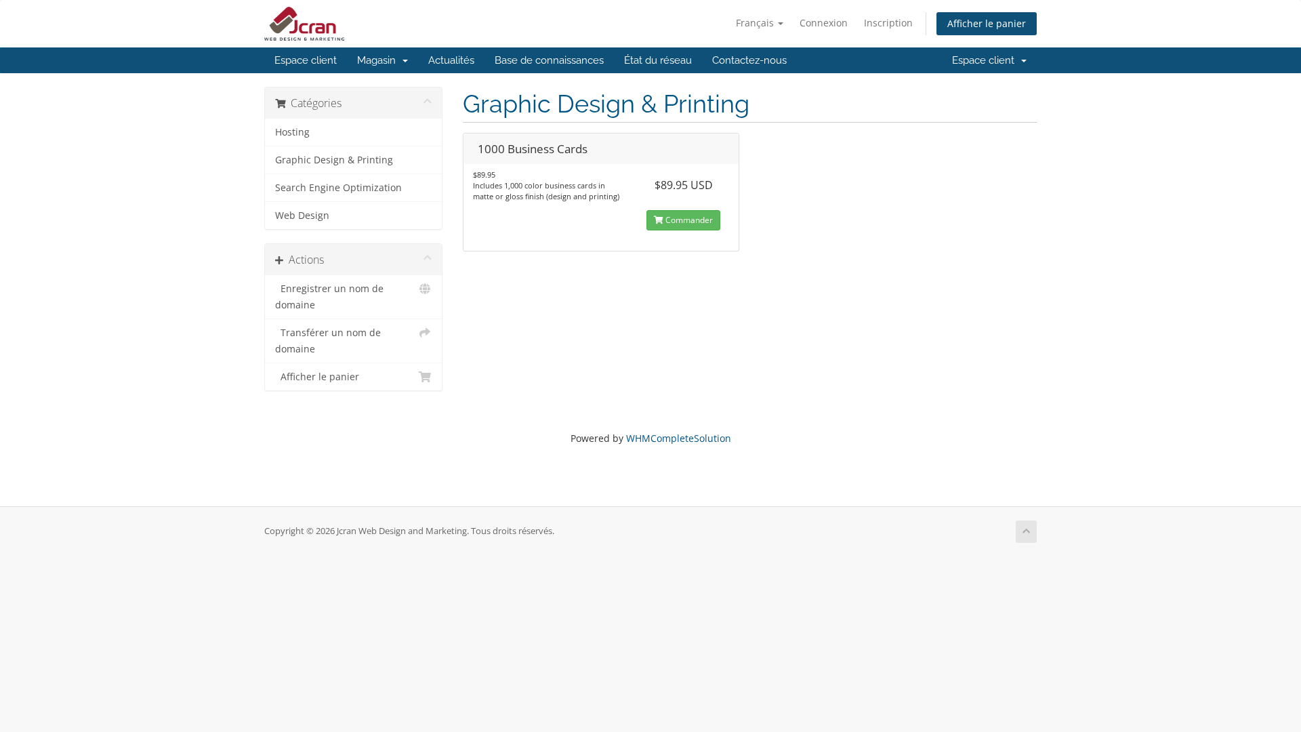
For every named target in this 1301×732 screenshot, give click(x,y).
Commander (688, 220)
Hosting (292, 132)
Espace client (305, 60)
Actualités (451, 60)
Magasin (379, 60)
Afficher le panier (986, 23)
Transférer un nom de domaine (328, 341)
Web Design (302, 215)
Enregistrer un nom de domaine (329, 297)
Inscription (888, 22)
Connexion (824, 22)
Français (756, 22)
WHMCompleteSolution (678, 438)
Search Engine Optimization (338, 188)
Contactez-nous (749, 60)
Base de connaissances (549, 60)
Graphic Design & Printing (334, 160)
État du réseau (658, 60)
